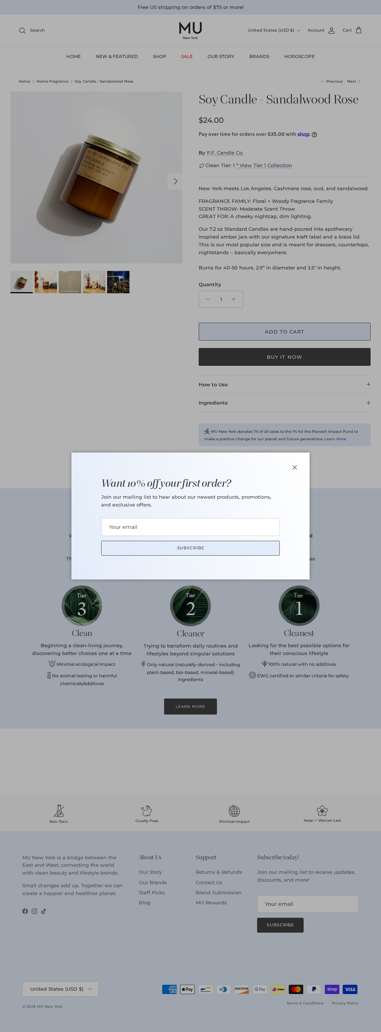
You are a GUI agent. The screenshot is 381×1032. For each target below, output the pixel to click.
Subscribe (190, 547)
